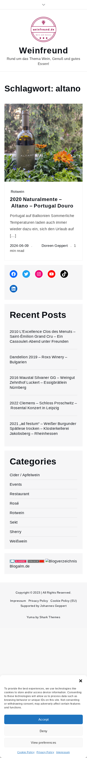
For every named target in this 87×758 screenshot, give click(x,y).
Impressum (63, 752)
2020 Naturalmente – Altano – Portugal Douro (41, 202)
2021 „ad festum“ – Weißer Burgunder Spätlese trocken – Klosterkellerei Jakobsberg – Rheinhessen (43, 428)
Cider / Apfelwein (25, 474)
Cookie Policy (26, 752)
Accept (43, 719)
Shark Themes (49, 617)
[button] (81, 680)
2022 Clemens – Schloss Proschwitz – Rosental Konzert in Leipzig (43, 405)
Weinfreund (43, 51)
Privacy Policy (45, 752)
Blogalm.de (20, 566)
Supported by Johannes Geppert (43, 606)
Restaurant (19, 493)
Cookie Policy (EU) (63, 601)
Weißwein (18, 541)
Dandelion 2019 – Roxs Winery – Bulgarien (38, 359)
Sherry (16, 531)
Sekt (14, 522)
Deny (44, 731)
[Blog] (61, 560)
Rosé (14, 503)
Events (16, 484)
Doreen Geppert (55, 245)
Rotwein (17, 191)
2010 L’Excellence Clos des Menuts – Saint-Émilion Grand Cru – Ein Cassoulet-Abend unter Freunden (43, 336)
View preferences (43, 743)
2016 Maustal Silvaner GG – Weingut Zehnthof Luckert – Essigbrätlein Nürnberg (42, 382)
